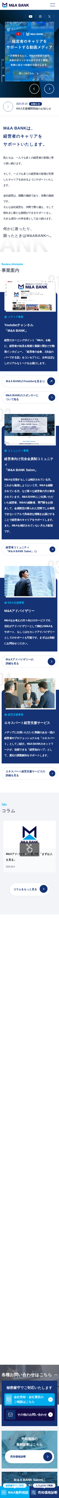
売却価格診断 (18, 1456)
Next (49, 89)
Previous (34, 89)
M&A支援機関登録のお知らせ (33, 108)
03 (4, 76)
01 (3, 60)
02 (3, 68)
